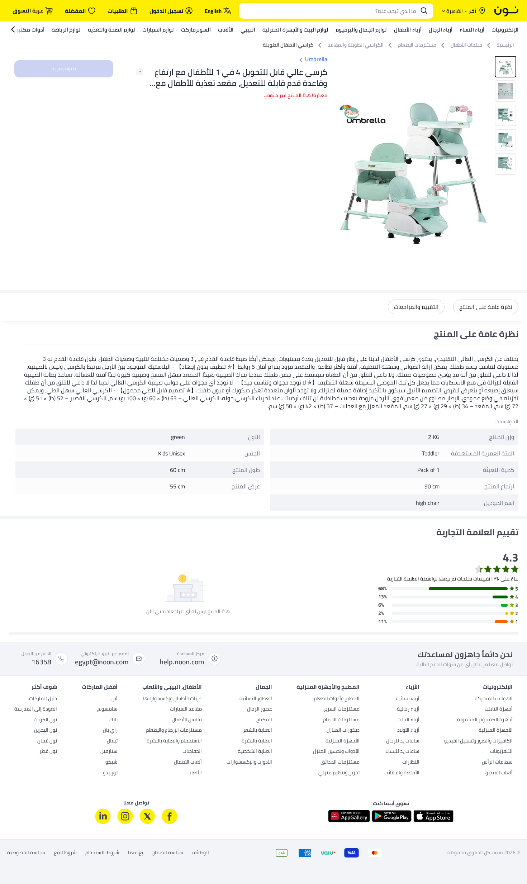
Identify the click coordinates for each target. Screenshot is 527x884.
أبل (114, 699)
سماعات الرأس (497, 762)
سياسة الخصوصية (26, 852)
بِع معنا (135, 852)
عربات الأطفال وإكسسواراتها (172, 699)
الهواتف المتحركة (494, 699)
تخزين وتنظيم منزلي (339, 773)
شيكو (111, 762)
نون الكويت (45, 720)
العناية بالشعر (257, 731)
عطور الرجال (259, 709)
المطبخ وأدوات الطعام (337, 699)
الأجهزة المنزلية (496, 731)
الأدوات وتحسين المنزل (336, 752)
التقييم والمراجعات (416, 306)
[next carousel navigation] (342, 161)
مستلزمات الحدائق (340, 762)
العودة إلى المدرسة (35, 709)
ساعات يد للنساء (402, 752)
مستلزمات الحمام (341, 720)
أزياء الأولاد (408, 731)
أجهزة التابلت (499, 709)
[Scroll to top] (19, 862)
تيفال (112, 741)
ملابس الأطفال (187, 720)
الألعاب (194, 773)
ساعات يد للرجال (402, 741)
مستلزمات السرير (342, 709)
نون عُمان (47, 741)
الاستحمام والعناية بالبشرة (174, 741)
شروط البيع (65, 852)
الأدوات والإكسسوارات (249, 762)
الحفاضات (192, 752)
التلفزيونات (501, 752)
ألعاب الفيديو (499, 773)
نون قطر (48, 752)
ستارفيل (109, 752)
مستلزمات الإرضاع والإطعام (174, 731)
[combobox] (329, 10)
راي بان (110, 731)
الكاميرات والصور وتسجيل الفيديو (478, 741)
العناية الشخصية (255, 752)
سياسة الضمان (167, 852)
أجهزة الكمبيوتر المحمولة (485, 720)
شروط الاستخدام (102, 852)
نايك (113, 720)
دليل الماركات (43, 699)
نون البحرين (45, 731)
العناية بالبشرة (257, 741)
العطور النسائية (255, 699)
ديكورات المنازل (343, 731)
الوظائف (200, 852)
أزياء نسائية (407, 699)
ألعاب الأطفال (188, 762)
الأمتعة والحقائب (401, 773)
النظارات (410, 762)
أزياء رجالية (408, 709)
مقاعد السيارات (186, 709)
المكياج (264, 720)
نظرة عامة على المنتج (485, 306)
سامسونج (107, 709)
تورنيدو (110, 773)
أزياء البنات (408, 720)
